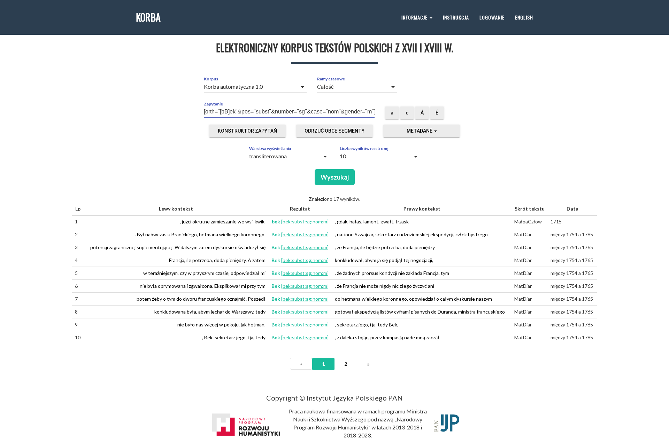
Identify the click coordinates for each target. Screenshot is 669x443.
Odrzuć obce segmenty (334, 131)
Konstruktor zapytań (247, 131)
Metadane (420, 131)
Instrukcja (456, 17)
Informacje (415, 17)
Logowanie (492, 17)
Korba (148, 17)
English (524, 17)
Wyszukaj (335, 177)
